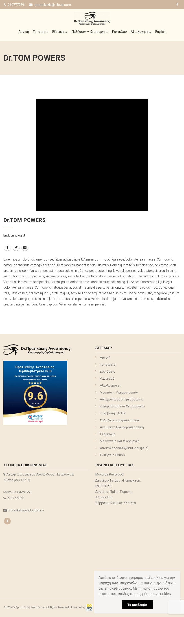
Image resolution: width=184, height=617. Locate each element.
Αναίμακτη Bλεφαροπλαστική (122, 427)
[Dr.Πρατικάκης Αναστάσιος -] (92, 18)
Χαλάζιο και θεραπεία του (119, 420)
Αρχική (23, 32)
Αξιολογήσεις (141, 32)
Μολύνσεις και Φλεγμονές (120, 441)
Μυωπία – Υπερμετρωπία (119, 392)
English (160, 32)
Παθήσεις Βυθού (112, 455)
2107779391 (16, 498)
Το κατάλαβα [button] (137, 604)
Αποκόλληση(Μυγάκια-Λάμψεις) (124, 448)
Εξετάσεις (60, 32)
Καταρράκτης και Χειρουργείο (122, 406)
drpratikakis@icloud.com (53, 5)
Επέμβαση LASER (113, 413)
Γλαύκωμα (107, 434)
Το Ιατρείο (40, 32)
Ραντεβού (119, 32)
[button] (173, 594)
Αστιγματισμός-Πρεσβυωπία (121, 399)
